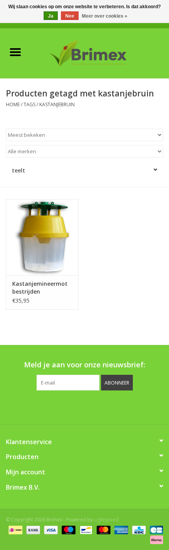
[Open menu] (15, 52)
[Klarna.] (155, 539)
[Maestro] (68, 529)
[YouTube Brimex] (91, 406)
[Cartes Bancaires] (155, 529)
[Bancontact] (85, 529)
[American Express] (120, 529)
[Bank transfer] (32, 529)
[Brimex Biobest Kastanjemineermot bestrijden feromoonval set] (42, 237)
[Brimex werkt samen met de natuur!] (100, 52)
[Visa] (50, 529)
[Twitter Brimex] (63, 406)
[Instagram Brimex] (120, 406)
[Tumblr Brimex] (105, 406)
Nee (69, 16)
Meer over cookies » (104, 16)
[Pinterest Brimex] (77, 406)
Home (13, 104)
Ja (50, 16)
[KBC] (138, 529)
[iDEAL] (14, 529)
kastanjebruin (57, 104)
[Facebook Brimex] (49, 406)
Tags (29, 104)
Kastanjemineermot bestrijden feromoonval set (40, 288)
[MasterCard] (103, 529)
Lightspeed (106, 519)
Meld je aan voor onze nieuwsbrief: (84, 365)
